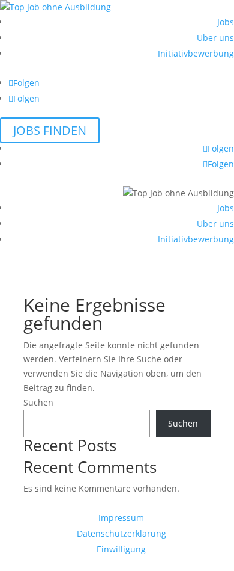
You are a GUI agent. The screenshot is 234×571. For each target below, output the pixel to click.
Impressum (121, 517)
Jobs (225, 22)
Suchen (38, 402)
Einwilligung (121, 549)
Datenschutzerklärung (121, 533)
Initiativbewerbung (196, 53)
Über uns (215, 37)
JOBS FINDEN (49, 130)
